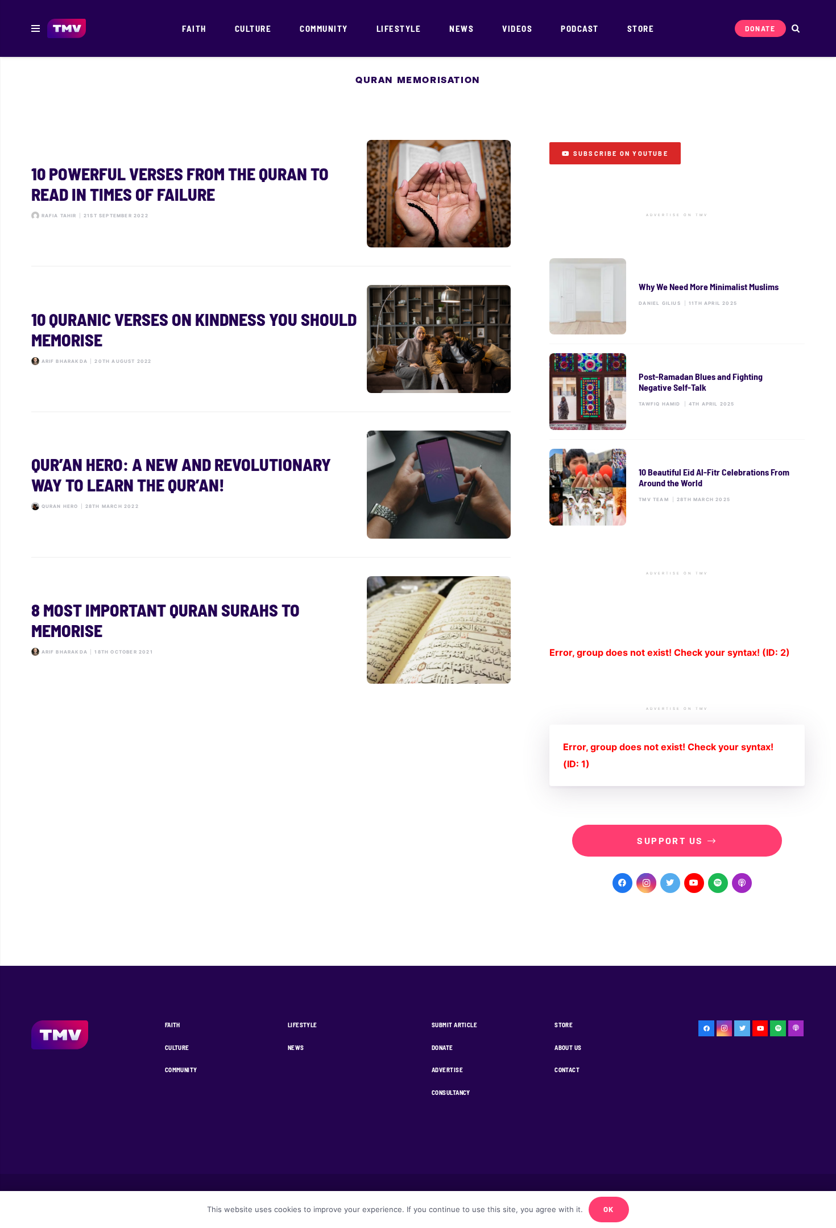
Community (181, 1069)
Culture (177, 1047)
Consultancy (451, 1092)
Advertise (447, 1069)
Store (563, 1024)
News (296, 1047)
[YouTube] (694, 883)
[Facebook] (622, 883)
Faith (172, 1024)
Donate (442, 1047)
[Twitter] (670, 883)
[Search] (795, 29)
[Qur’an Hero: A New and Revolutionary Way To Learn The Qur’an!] (271, 485)
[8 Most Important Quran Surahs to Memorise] (271, 630)
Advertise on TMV (677, 215)
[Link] (66, 29)
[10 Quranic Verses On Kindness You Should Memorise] (271, 339)
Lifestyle (302, 1024)
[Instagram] (646, 883)
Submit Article (454, 1024)
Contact (567, 1069)
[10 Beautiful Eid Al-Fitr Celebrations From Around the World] (677, 487)
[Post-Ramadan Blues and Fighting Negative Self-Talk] (677, 391)
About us (568, 1047)
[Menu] (35, 28)
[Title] (718, 883)
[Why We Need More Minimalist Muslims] (677, 296)
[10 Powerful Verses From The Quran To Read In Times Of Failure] (271, 194)
